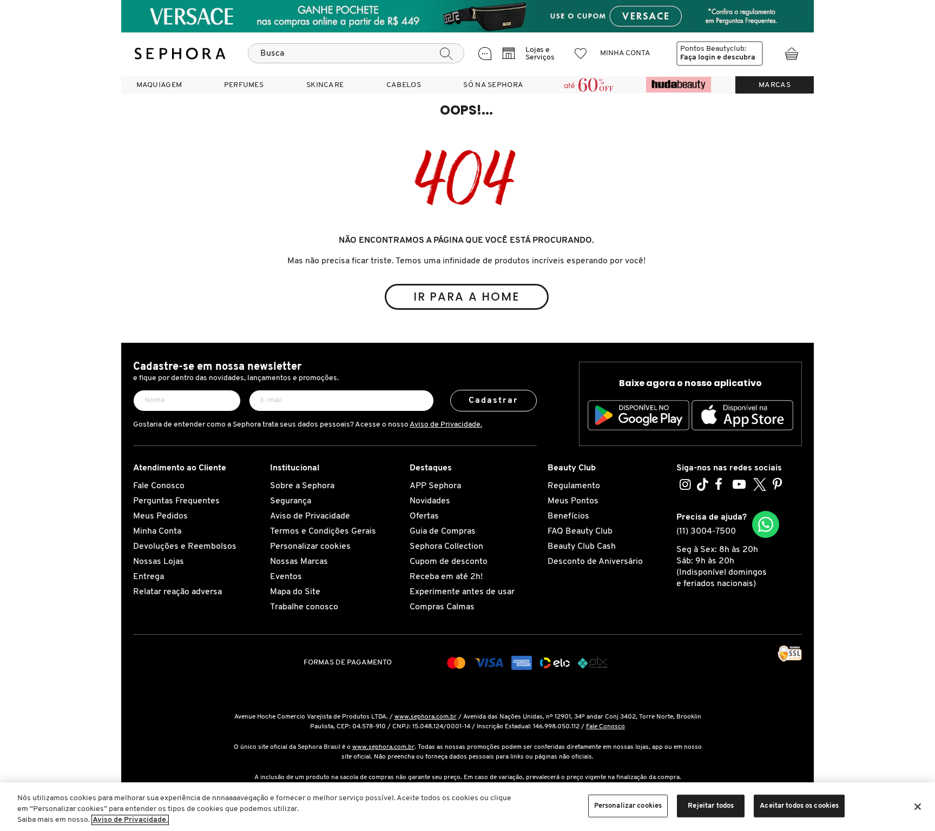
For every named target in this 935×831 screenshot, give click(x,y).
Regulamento (574, 486)
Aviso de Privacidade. (446, 425)
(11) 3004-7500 (706, 531)
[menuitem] (159, 85)
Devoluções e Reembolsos (184, 546)
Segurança (290, 501)
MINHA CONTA (625, 53)
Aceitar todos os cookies (799, 805)
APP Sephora (435, 486)
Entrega (148, 577)
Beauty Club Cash (582, 546)
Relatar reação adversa (177, 592)
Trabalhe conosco (304, 607)
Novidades (430, 501)
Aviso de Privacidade (310, 516)
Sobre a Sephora (302, 486)
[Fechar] (918, 807)
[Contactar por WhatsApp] (765, 524)
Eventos (286, 577)
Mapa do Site (295, 592)
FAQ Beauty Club (580, 531)
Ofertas (424, 516)
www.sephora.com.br (425, 717)
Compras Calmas (442, 607)
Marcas (775, 85)
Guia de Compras (443, 531)
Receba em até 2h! (446, 577)
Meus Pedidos (160, 516)
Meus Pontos (573, 501)
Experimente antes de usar (462, 592)
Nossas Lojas (158, 561)
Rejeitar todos (711, 805)
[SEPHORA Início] (180, 53)
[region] (467, 806)
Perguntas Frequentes (176, 501)
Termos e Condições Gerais (323, 531)
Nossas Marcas (299, 561)
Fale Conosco (159, 486)
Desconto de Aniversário (595, 561)
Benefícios (568, 516)
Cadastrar (494, 400)
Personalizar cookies (310, 546)
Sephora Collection (446, 546)
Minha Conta (157, 531)
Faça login (697, 58)
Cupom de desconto (449, 561)
